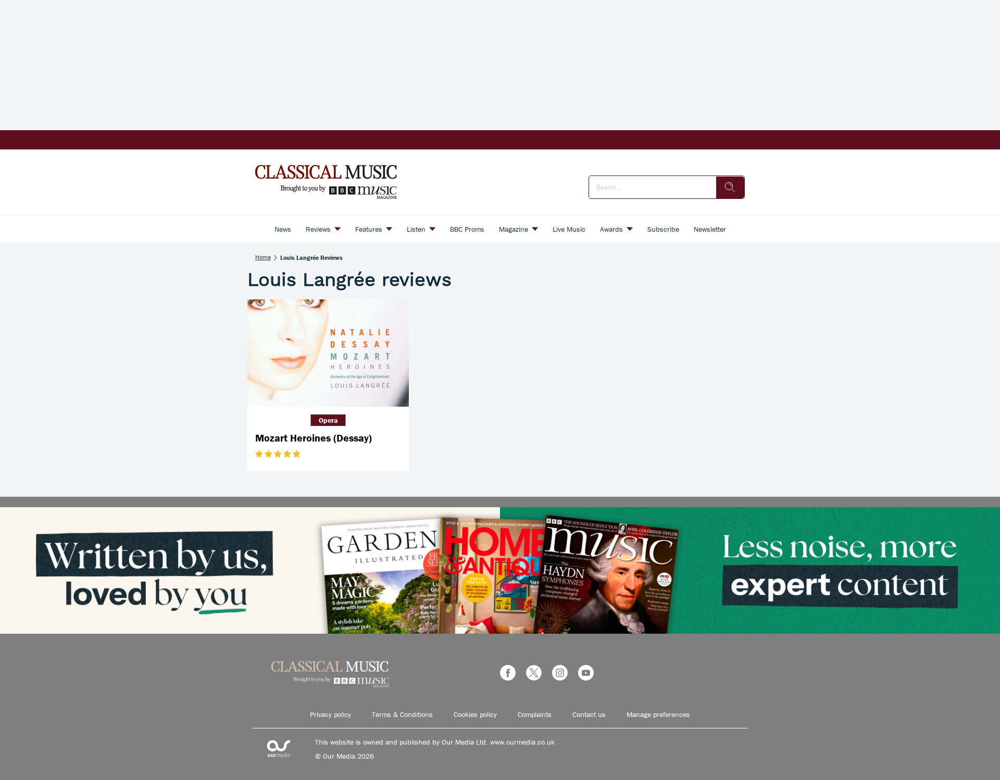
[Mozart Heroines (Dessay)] (328, 353)
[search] (730, 187)
